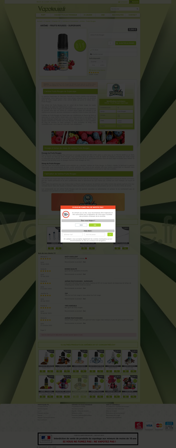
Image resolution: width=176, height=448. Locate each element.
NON (81, 225)
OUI (95, 225)
